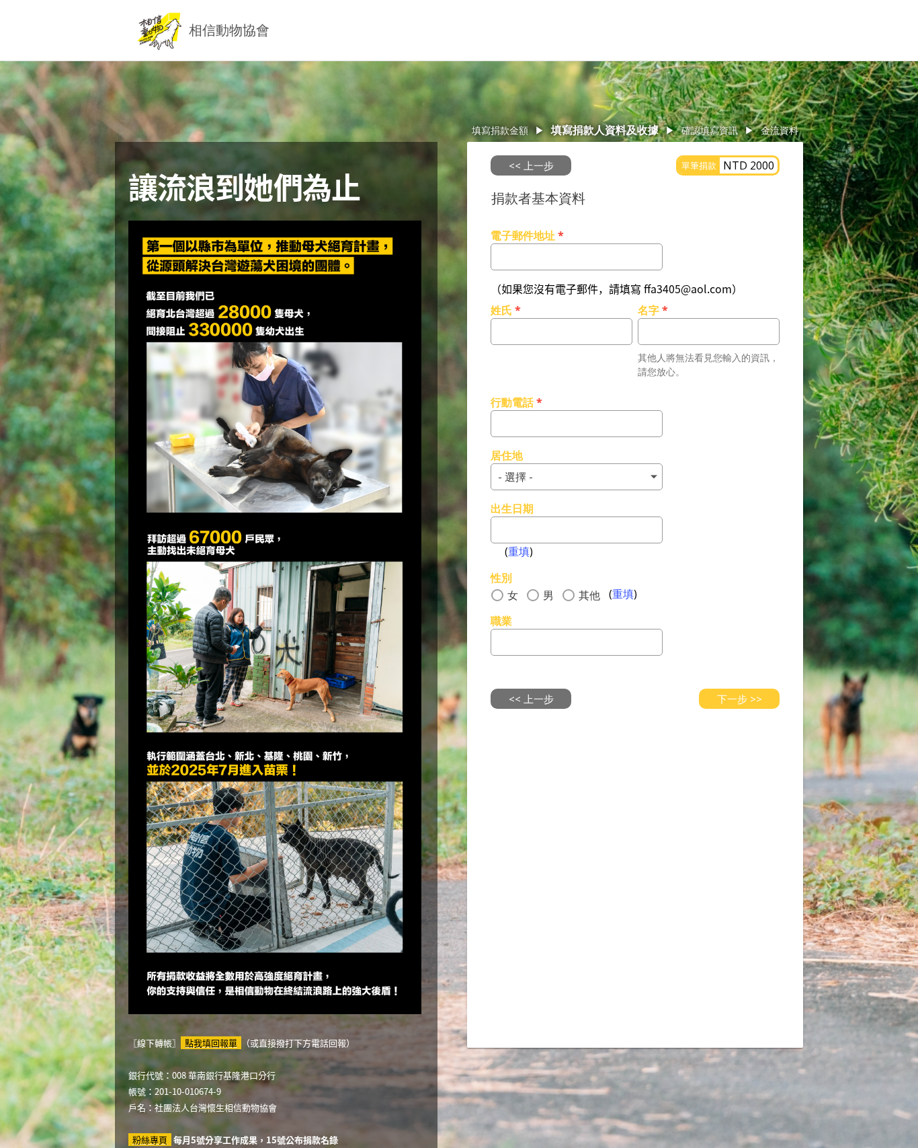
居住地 (507, 455)
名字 (653, 310)
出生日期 (512, 508)
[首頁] (159, 30)
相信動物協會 (229, 30)
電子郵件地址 (527, 235)
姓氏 (506, 310)
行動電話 (516, 402)
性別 (501, 577)
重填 (519, 551)
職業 (501, 620)
